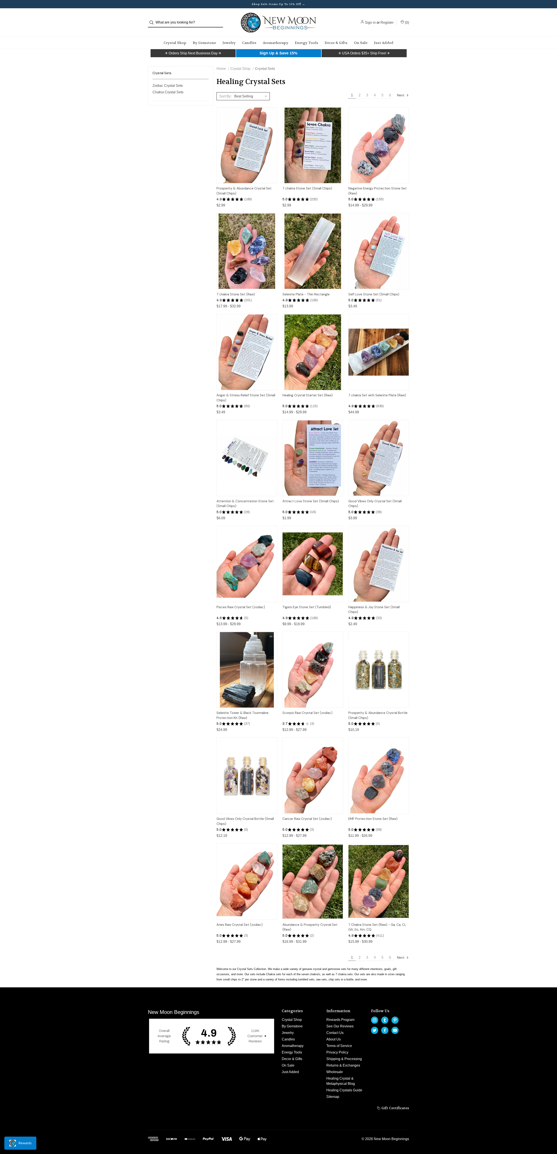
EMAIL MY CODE (280, 601)
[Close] (338, 520)
